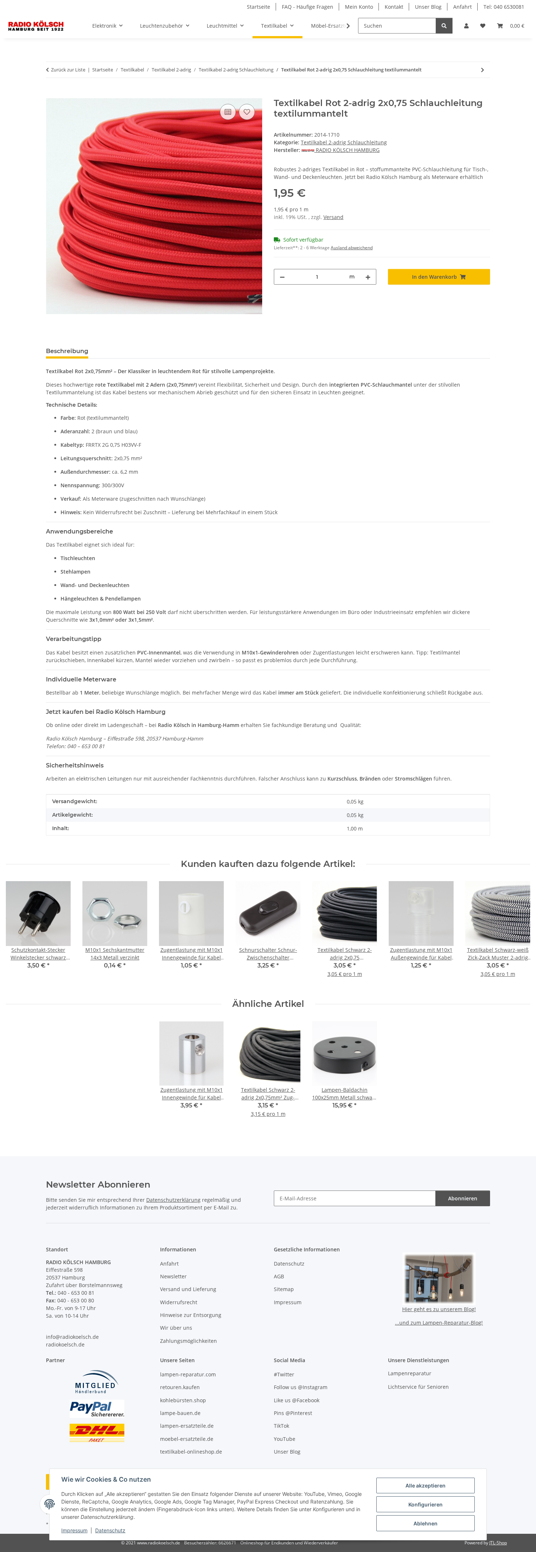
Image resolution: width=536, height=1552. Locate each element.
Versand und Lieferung (188, 1289)
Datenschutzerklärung (173, 1199)
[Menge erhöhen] (368, 276)
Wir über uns (176, 1327)
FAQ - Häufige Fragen (307, 6)
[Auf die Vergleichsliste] (228, 112)
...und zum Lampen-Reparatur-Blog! (439, 1322)
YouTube (284, 1438)
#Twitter (284, 1374)
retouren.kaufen (180, 1387)
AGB (279, 1276)
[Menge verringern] (282, 276)
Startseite (258, 6)
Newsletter (173, 1276)
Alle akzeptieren (425, 1485)
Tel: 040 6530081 (503, 6)
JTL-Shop (498, 1543)
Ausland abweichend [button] (352, 248)
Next (518, 934)
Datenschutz (110, 1530)
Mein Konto (359, 6)
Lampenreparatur (409, 1373)
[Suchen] (444, 26)
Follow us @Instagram (300, 1387)
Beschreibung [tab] (67, 351)
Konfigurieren (425, 1504)
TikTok (281, 1425)
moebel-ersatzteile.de (186, 1438)
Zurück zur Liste (68, 69)
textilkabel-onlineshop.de (191, 1451)
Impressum (74, 1530)
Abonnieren (462, 1198)
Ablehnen (425, 1523)
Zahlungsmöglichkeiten (188, 1340)
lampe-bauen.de (180, 1413)
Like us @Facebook (296, 1400)
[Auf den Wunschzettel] (247, 112)
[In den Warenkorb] (52, 94)
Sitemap (284, 1289)
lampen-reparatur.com (188, 1374)
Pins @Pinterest (293, 1413)
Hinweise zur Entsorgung (190, 1314)
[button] (466, 25)
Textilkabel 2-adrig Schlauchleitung (344, 142)
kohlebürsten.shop (183, 1400)
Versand (333, 217)
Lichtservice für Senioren (418, 1386)
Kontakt (394, 6)
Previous (18, 934)
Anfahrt (462, 6)
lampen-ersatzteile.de (187, 1425)
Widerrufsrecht (178, 1302)
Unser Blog (428, 6)
